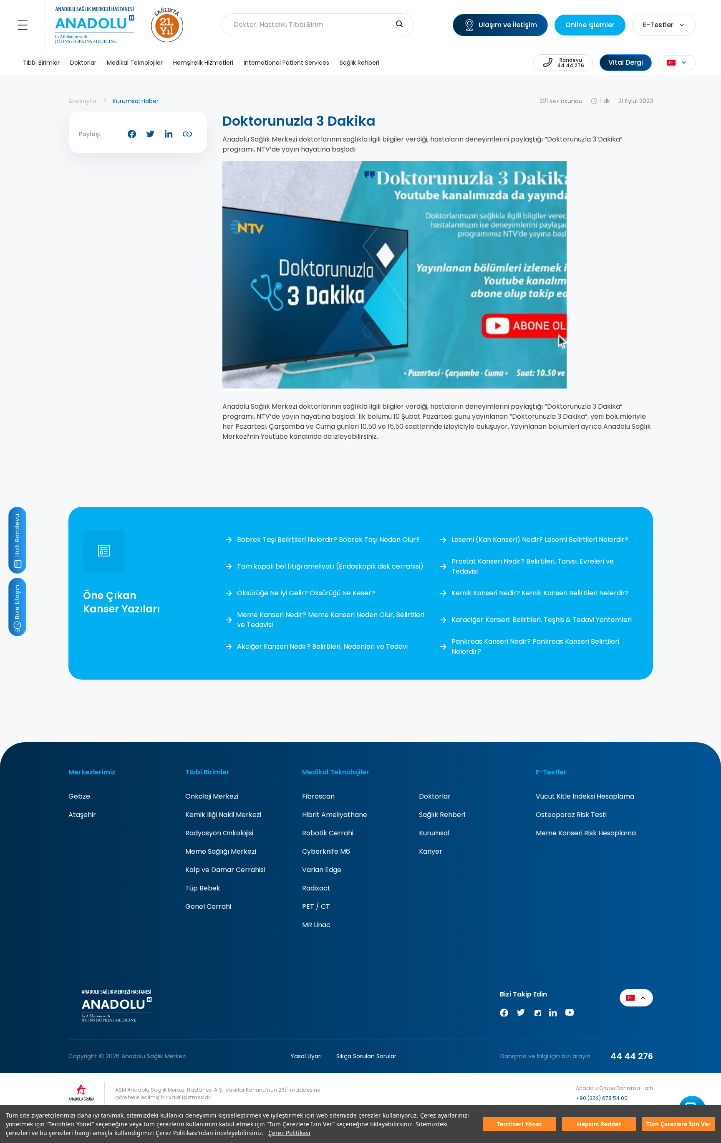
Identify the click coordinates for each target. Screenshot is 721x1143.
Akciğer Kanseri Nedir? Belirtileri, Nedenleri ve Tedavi (322, 646)
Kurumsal (434, 833)
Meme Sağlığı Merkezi (220, 851)
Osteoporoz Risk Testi (571, 814)
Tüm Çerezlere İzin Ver (678, 1124)
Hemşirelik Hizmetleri (203, 62)
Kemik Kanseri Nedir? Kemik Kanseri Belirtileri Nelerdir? (540, 593)
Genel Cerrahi (208, 906)
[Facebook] (504, 1014)
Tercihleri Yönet (519, 1124)
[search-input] (399, 24)
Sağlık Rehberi (359, 62)
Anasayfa (82, 101)
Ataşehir (82, 814)
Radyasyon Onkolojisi (219, 833)
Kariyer (430, 851)
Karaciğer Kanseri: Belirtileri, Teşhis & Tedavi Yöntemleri (541, 620)
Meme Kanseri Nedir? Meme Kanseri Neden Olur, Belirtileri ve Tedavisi (330, 620)
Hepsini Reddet (599, 1124)
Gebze (79, 796)
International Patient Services (286, 62)
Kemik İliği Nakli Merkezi (223, 814)
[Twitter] (521, 1014)
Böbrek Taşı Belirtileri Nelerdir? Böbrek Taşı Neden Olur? (328, 539)
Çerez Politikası (289, 1133)
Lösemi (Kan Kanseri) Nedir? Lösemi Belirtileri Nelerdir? (539, 539)
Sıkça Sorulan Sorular (366, 1056)
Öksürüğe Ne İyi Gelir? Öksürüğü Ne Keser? (306, 593)
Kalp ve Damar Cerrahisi (225, 870)
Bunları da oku (698, 1097)
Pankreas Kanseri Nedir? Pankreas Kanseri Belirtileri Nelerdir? (535, 646)
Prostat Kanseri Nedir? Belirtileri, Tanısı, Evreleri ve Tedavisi (532, 566)
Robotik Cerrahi (327, 833)
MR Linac (316, 925)
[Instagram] (537, 1014)
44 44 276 (631, 1056)
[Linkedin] (553, 1014)
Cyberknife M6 (326, 851)
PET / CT (316, 906)
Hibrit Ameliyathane (334, 814)
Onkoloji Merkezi (211, 796)
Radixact (316, 888)
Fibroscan (318, 796)
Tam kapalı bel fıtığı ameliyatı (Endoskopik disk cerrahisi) (330, 566)
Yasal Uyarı (306, 1056)
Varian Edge (321, 870)
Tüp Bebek (202, 888)
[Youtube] (569, 1014)
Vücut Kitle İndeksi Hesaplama (585, 796)
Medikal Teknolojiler (135, 62)
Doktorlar (83, 62)
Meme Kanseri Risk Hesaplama (586, 833)
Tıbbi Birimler (41, 62)
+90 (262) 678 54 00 (602, 1098)
